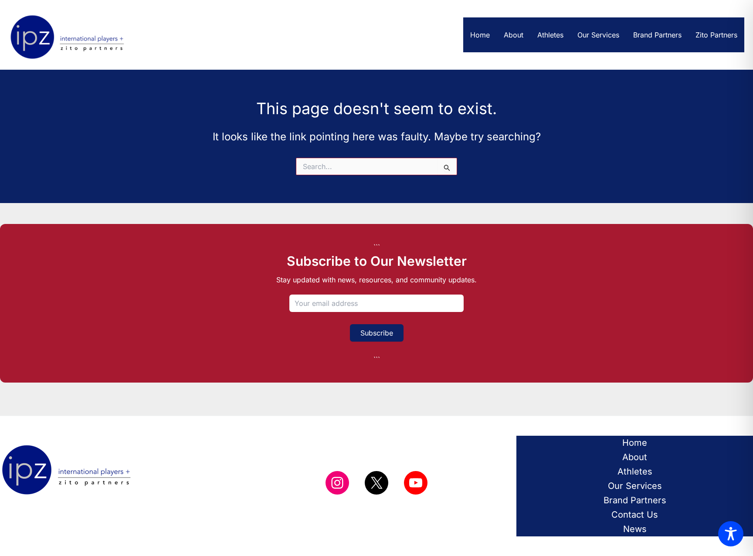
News (635, 529)
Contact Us (634, 514)
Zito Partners (716, 35)
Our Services (598, 35)
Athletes (550, 35)
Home (480, 35)
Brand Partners (657, 35)
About (513, 35)
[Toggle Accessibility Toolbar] (730, 533)
